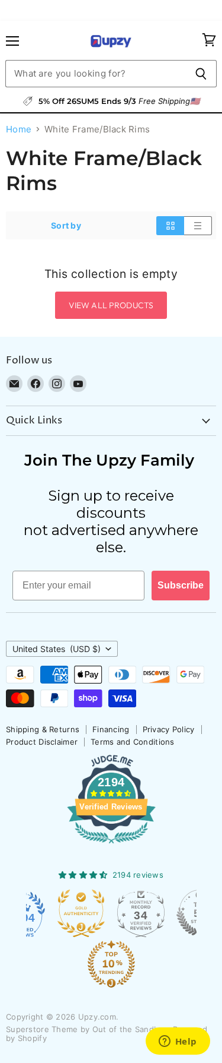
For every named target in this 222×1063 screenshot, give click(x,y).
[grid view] (170, 225)
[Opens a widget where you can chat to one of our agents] (177, 1042)
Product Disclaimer (42, 741)
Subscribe (180, 585)
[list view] (198, 225)
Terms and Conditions (133, 741)
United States (56, 649)
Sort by (66, 225)
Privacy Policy (169, 729)
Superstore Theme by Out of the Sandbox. (88, 1029)
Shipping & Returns (42, 729)
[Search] (201, 73)
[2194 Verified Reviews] (111, 845)
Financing (111, 729)
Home (18, 129)
